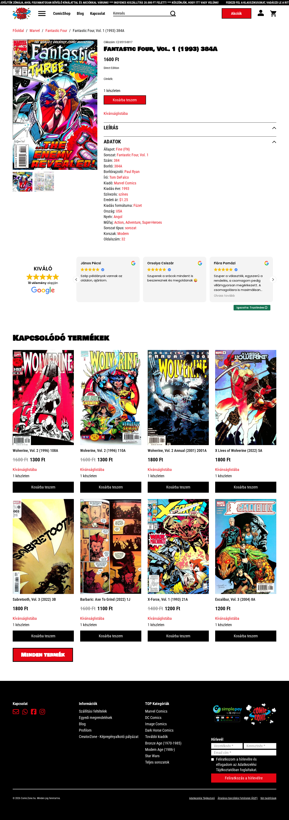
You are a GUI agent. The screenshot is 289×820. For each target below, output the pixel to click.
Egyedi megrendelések (95, 717)
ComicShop (61, 13)
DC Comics (153, 717)
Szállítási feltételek (93, 711)
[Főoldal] (22, 13)
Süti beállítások (268, 798)
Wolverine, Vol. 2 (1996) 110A (103, 450)
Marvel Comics (125, 183)
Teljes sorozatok (157, 762)
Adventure (132, 222)
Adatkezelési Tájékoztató (202, 798)
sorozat (130, 228)
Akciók (236, 13)
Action (119, 222)
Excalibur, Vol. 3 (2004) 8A (235, 599)
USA (119, 211)
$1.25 (123, 199)
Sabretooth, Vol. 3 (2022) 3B (34, 599)
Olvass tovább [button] (223, 296)
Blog (80, 13)
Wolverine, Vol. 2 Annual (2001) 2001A (177, 450)
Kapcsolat (97, 13)
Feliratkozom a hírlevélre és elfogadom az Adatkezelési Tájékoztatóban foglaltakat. (236, 764)
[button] (91, 45)
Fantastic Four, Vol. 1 (133, 155)
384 (117, 160)
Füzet (137, 205)
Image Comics (156, 724)
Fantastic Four (56, 30)
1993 (125, 188)
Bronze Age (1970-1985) (163, 743)
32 (123, 239)
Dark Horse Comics (159, 730)
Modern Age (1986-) (160, 749)
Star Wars (152, 756)
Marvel (35, 30)
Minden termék (43, 655)
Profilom (85, 730)
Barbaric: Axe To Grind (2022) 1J (105, 599)
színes (123, 194)
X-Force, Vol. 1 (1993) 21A (168, 599)
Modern (123, 233)
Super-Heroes (152, 222)
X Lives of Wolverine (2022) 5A (238, 450)
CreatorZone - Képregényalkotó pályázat (108, 736)
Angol (118, 216)
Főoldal (18, 30)
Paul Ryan (132, 171)
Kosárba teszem (43, 487)
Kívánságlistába (116, 113)
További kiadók (156, 736)
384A (118, 166)
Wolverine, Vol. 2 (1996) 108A (35, 450)
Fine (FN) (123, 149)
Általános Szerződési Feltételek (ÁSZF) (238, 798)
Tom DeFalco (119, 177)
